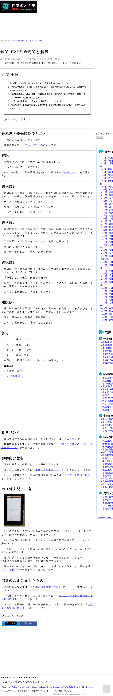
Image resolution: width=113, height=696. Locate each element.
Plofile (14, 687)
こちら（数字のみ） (37, 145)
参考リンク (70, 172)
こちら (71, 439)
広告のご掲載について (71, 687)
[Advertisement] (75, 20)
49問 (41, 40)
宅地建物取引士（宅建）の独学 (51, 587)
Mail (27, 687)
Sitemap (56, 687)
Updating (42, 687)
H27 (36, 40)
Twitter (21, 687)
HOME (14, 40)
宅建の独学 (21, 40)
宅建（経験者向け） (78, 475)
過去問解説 (29, 40)
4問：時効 (107, 169)
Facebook (29, 623)
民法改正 (106, 380)
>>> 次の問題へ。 (15, 376)
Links (49, 687)
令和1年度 (107, 348)
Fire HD (9, 570)
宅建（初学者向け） (47, 469)
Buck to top (87, 687)
